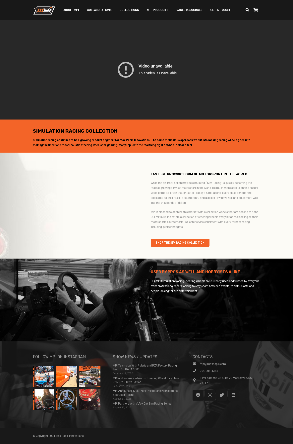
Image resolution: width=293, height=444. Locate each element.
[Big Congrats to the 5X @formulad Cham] (43, 376)
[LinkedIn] (233, 395)
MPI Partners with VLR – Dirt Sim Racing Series (142, 403)
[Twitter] (221, 395)
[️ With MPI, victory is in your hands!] (43, 399)
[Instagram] (210, 395)
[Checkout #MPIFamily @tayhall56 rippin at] (89, 399)
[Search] (247, 10)
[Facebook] (198, 395)
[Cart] (255, 10)
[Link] (44, 10)
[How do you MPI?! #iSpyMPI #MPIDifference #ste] (66, 399)
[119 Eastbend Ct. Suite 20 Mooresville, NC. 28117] (196, 380)
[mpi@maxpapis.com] (196, 364)
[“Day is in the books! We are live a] (66, 376)
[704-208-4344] (196, 371)
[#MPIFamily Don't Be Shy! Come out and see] (89, 376)
